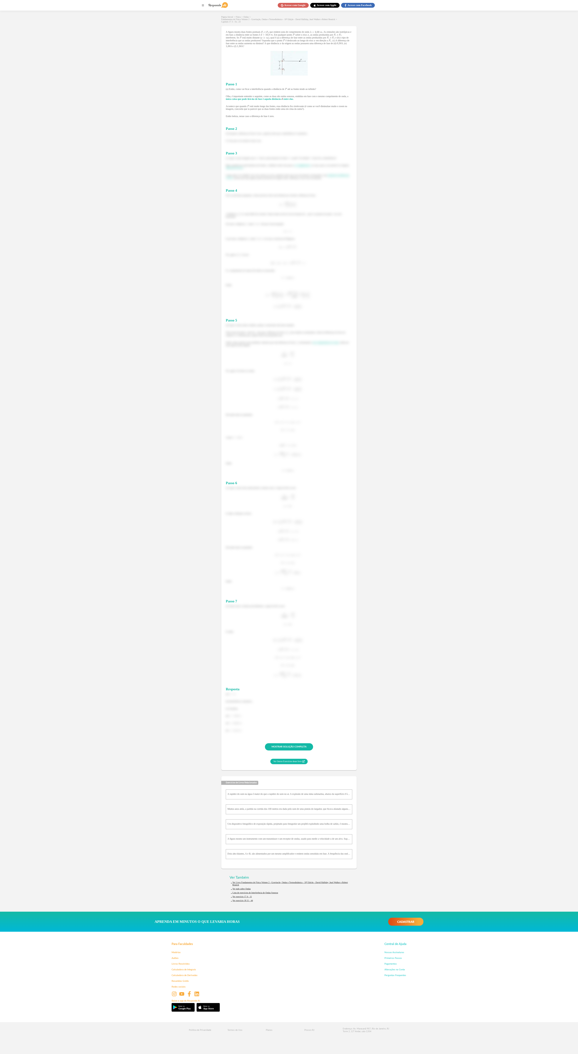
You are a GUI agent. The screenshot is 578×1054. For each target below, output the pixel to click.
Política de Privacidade (200, 1030)
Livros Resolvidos (181, 964)
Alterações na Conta (394, 970)
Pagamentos (390, 964)
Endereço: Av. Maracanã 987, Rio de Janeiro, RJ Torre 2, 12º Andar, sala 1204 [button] (366, 1030)
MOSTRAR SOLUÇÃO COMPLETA (289, 747)
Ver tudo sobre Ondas (241, 889)
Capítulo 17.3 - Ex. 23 (231, 22)
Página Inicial (227, 17)
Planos (269, 1030)
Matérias (176, 952)
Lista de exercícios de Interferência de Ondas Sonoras (255, 893)
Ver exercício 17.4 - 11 (242, 897)
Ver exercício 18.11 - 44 (242, 900)
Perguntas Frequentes (395, 975)
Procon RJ (309, 1030)
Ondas (246, 17)
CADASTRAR (405, 921)
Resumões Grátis (180, 981)
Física (238, 17)
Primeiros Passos (393, 958)
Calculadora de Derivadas (184, 975)
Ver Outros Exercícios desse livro (287, 761)
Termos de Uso (234, 1030)
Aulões (175, 958)
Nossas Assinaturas (394, 952)
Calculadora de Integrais (184, 970)
